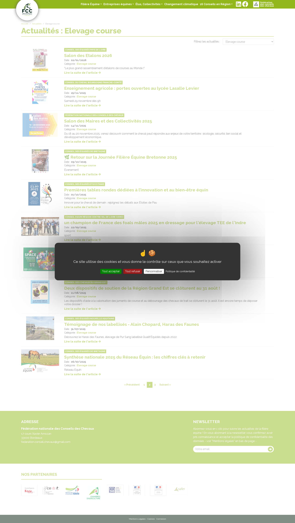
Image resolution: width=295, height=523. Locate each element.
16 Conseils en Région (215, 4)
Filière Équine (90, 4)
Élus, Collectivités (148, 4)
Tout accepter (111, 271)
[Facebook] (245, 4)
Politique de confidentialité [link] (180, 271)
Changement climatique (181, 4)
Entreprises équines (117, 4)
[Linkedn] (238, 4)
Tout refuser (132, 271)
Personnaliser (153, 271)
